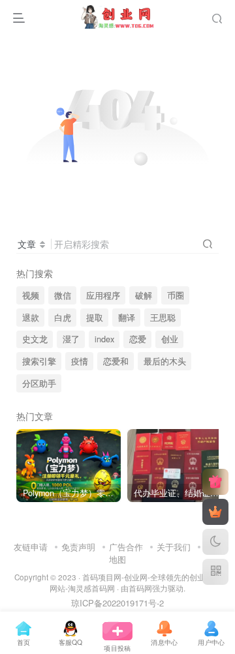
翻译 (126, 317)
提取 (94, 317)
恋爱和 (116, 361)
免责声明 (78, 547)
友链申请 (31, 547)
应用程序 (103, 295)
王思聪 (163, 317)
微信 (62, 295)
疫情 (79, 361)
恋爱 (137, 339)
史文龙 (35, 339)
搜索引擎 (39, 361)
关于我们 (174, 547)
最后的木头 (165, 361)
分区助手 (39, 383)
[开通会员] (215, 512)
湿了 (71, 339)
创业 (169, 339)
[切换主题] (215, 542)
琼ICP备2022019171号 (114, 603)
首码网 (140, 588)
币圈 (175, 295)
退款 (30, 317)
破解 (143, 295)
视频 (30, 295)
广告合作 (126, 547)
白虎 (62, 317)
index (104, 339)
